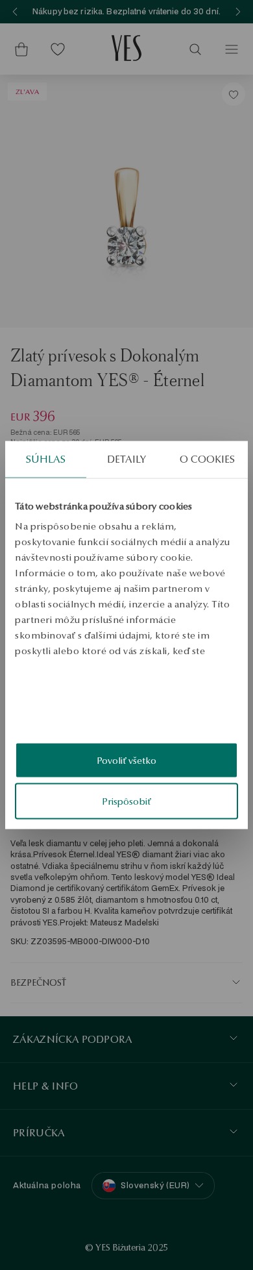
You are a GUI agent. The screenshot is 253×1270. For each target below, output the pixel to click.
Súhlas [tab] (46, 458)
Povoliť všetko (126, 760)
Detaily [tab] (126, 458)
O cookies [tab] (207, 458)
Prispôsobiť (126, 801)
